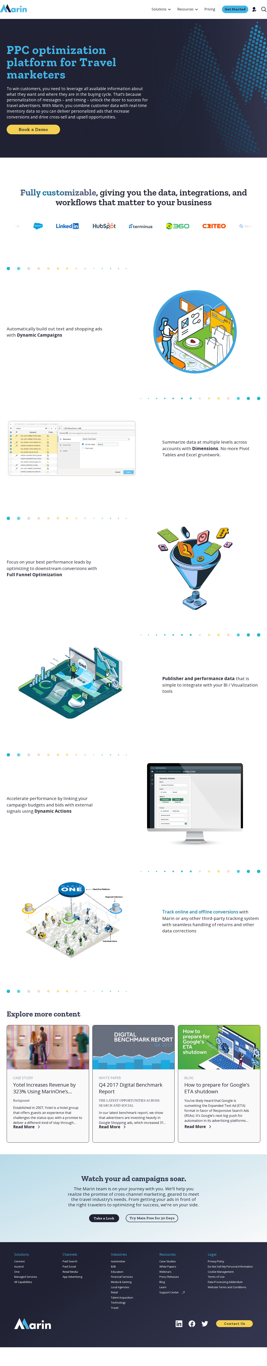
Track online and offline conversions (200, 912)
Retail (114, 1292)
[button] (161, 9)
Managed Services (25, 1277)
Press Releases (169, 1277)
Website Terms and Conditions (227, 1287)
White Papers (167, 1266)
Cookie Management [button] (221, 1272)
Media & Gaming (121, 1282)
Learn (162, 1287)
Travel (114, 1308)
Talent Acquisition (122, 1297)
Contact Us (234, 1323)
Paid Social (69, 1266)
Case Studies (167, 1261)
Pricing (209, 9)
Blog (162, 1282)
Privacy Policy (216, 1261)
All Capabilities (23, 1282)
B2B (113, 1266)
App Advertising (72, 1277)
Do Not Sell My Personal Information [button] (230, 1266)
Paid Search (70, 1261)
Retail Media (70, 1272)
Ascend (19, 1266)
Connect (19, 1261)
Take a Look (104, 1218)
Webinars (165, 1272)
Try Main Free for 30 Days (152, 1218)
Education (117, 1272)
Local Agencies (120, 1287)
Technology (118, 1302)
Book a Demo (33, 129)
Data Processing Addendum (225, 1282)
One (17, 1272)
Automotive (118, 1261)
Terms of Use (216, 1277)
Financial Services (122, 1277)
